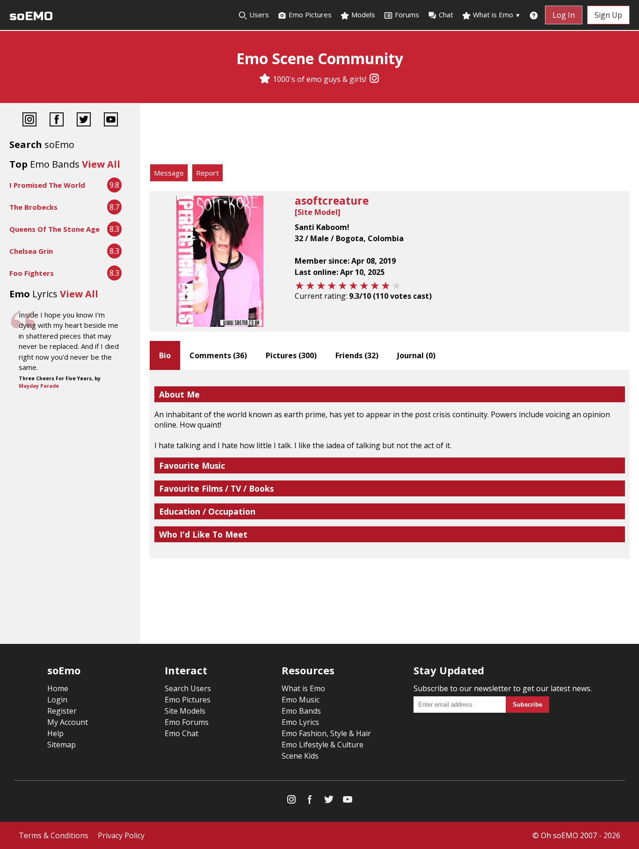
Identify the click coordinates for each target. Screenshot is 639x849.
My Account (67, 722)
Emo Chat (181, 733)
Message (169, 172)
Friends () (356, 355)
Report (207, 172)
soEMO (31, 16)
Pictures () (291, 355)
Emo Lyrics (300, 722)
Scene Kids (300, 756)
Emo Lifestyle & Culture (322, 744)
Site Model (318, 212)
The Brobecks (33, 207)
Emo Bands (301, 711)
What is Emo (496, 14)
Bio (165, 355)
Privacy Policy (121, 835)
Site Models (185, 711)
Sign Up (608, 15)
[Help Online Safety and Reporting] (534, 15)
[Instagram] (374, 79)
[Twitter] (84, 120)
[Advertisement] (390, 135)
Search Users (188, 688)
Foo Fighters (31, 273)
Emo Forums (187, 722)
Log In (563, 15)
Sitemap (61, 744)
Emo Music (301, 699)
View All (101, 164)
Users (258, 14)
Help (55, 733)
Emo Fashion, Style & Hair (326, 733)
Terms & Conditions (53, 835)
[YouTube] (111, 120)
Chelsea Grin (31, 251)
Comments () (218, 355)
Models (362, 14)
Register (62, 711)
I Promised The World (47, 185)
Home (57, 688)
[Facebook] (57, 120)
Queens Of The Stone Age (54, 229)
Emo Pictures (309, 14)
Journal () (416, 355)
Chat (446, 14)
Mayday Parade (39, 386)
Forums (407, 14)
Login (57, 699)
